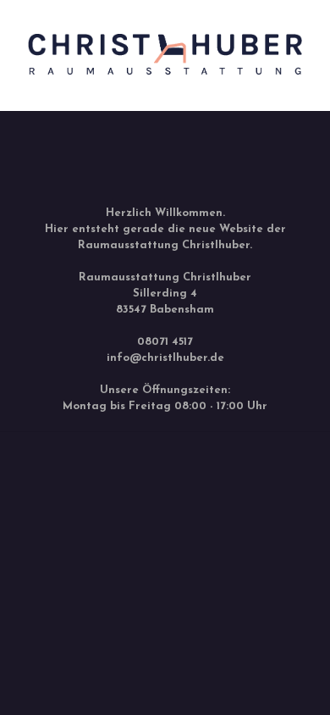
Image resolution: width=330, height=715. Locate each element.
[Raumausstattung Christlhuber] (165, 85)
